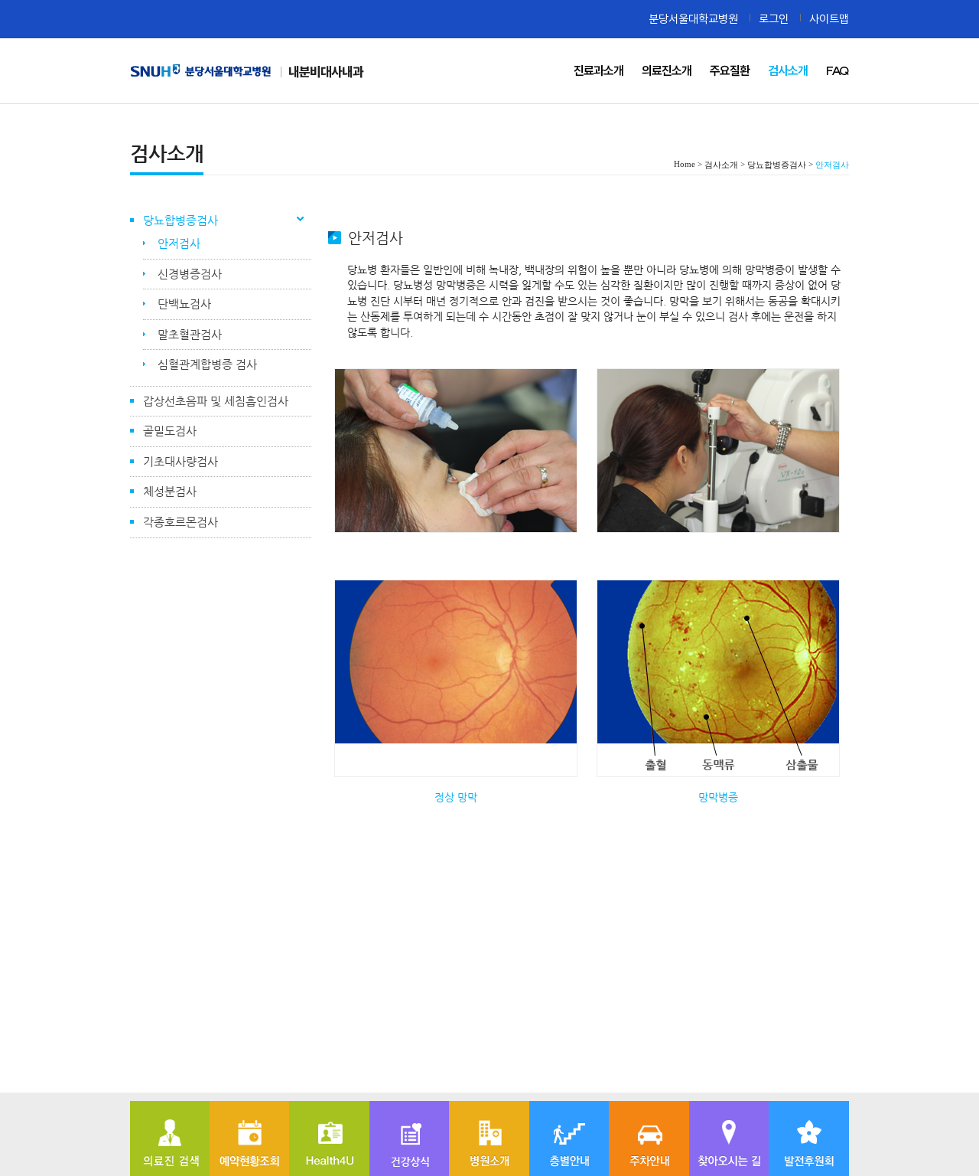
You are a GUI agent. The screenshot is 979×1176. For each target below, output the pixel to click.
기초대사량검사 (180, 461)
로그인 (774, 18)
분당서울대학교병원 (693, 18)
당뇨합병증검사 (180, 220)
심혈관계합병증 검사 (207, 364)
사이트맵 (829, 18)
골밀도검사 (170, 430)
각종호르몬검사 (180, 521)
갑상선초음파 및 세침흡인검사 (215, 400)
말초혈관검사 (190, 334)
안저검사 (179, 243)
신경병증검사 (190, 273)
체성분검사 (170, 491)
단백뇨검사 (184, 303)
